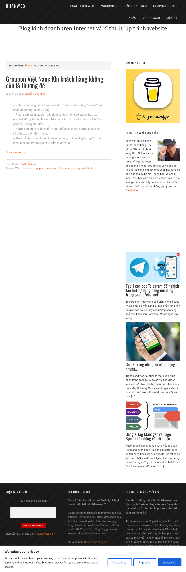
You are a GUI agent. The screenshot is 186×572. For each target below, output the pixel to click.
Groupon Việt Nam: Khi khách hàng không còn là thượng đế (54, 82)
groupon (39, 168)
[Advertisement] (93, 46)
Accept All (169, 562)
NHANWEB (15, 6)
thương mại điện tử (83, 168)
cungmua (27, 168)
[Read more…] (15, 152)
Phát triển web (29, 164)
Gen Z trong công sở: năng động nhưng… (150, 366)
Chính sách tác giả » (96, 542)
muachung (51, 168)
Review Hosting (45, 533)
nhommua (64, 168)
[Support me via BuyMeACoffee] (153, 122)
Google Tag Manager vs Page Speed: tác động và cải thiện (148, 436)
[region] (93, 559)
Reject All (145, 562)
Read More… (133, 190)
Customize (120, 562)
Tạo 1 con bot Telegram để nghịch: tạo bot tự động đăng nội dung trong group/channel (153, 290)
